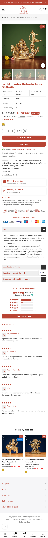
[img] (6, 332)
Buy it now (24, 145)
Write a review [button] (24, 317)
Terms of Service (19, 520)
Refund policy (24, 523)
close (45, 3)
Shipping (21, 117)
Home (4, 18)
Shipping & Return (36, 520)
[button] (14, 301)
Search (8, 520)
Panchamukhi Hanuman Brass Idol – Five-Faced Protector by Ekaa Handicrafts (34, 464)
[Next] (44, 47)
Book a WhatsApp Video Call (23, 150)
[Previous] (3, 47)
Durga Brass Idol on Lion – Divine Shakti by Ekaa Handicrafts (12, 463)
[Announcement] (23, 3)
